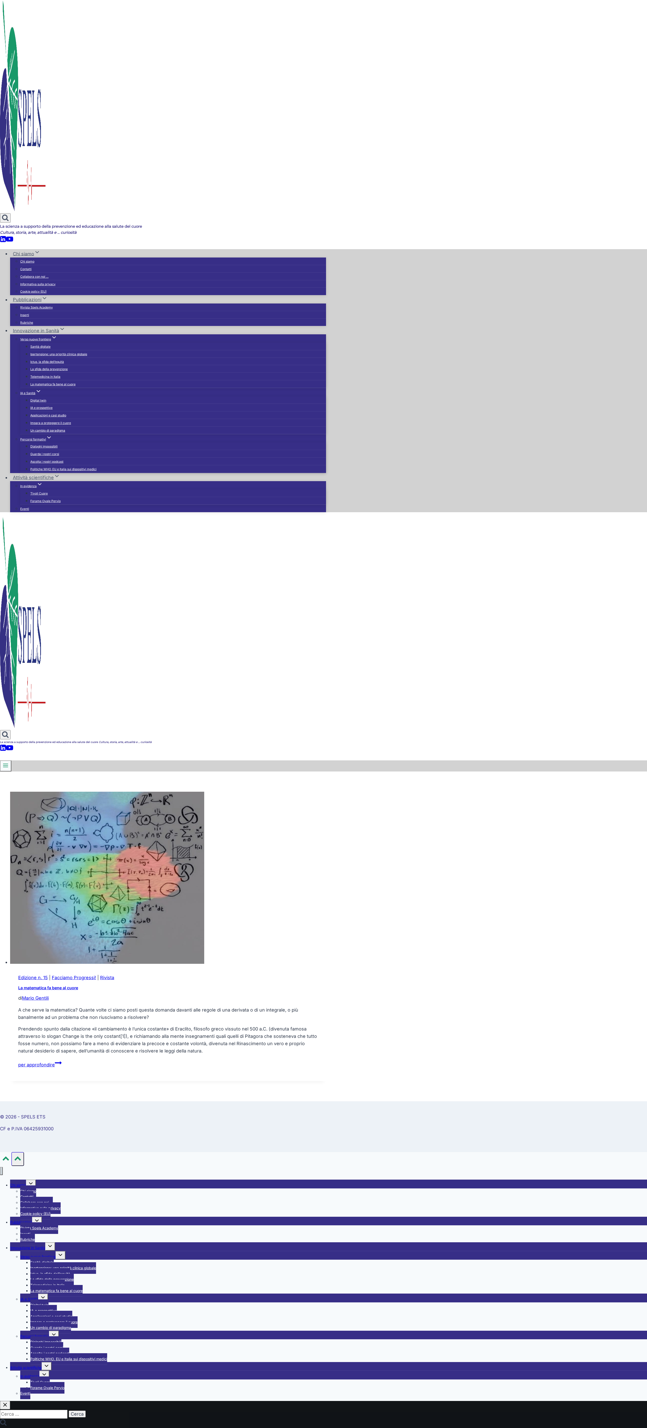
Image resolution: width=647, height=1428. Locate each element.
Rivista (107, 977)
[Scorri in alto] (5, 1159)
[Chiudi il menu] (1, 1171)
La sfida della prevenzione (49, 369)
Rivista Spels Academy (36, 307)
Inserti (24, 315)
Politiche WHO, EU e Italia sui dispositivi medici (63, 469)
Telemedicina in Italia (45, 377)
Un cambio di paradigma (47, 430)
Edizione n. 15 (33, 977)
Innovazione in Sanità (27, 1248)
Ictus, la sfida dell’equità (47, 362)
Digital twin (38, 400)
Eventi (24, 509)
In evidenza (29, 1376)
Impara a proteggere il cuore (50, 423)
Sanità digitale (40, 346)
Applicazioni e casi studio (48, 415)
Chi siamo (27, 261)
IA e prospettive (41, 408)
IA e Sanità (29, 1299)
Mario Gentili (35, 998)
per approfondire (40, 1064)
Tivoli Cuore (39, 493)
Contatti (26, 269)
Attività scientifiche (26, 1367)
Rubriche (26, 322)
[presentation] (168, 879)
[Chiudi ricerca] (5, 1405)
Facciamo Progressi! (74, 977)
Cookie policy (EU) (33, 291)
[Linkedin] (3, 241)
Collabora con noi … (34, 276)
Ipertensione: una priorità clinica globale (58, 354)
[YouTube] (9, 241)
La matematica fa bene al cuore (53, 384)
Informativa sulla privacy (38, 284)
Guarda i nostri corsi (44, 454)
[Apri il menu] (5, 765)
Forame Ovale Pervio (45, 501)
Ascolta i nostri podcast (46, 461)
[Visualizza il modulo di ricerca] (5, 218)
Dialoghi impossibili (44, 446)
